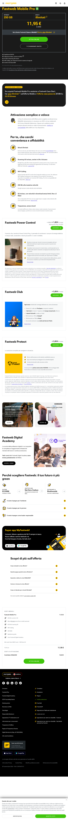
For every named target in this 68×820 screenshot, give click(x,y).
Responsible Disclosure (8, 714)
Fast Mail (39, 703)
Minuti (37, 15)
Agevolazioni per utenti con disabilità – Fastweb (49, 717)
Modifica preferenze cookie (32, 762)
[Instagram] (7, 683)
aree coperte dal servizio (17, 65)
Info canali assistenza (7, 736)
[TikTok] (20, 683)
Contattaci (39, 688)
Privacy (47, 277)
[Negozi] (56, 3)
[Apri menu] (3, 3)
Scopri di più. (34, 200)
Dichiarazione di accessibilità (50, 762)
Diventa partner (6, 703)
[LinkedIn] (12, 683)
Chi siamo (4, 688)
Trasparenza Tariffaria (8, 725)
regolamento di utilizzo (17, 384)
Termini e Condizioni (37, 277)
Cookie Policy (18, 762)
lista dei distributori (51, 268)
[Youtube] (16, 683)
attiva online (34, 39)
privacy (28, 382)
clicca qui (41, 154)
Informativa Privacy (7, 762)
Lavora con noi (41, 714)
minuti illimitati (49, 150)
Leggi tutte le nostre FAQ (30, 595)
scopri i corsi (9, 463)
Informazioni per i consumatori (10, 721)
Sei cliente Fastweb (32, 32)
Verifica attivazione (42, 699)
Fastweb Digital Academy (8, 695)
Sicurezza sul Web (6, 706)
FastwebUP (40, 706)
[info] (46, 16)
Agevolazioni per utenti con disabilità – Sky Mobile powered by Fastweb (49, 722)
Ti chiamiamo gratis (34, 46)
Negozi (39, 695)
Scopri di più (30, 262)
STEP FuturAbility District (8, 699)
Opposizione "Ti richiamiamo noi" (10, 717)
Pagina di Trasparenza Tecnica (10, 728)
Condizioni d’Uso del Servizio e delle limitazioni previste (22, 70)
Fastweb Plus (5, 692)
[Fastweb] (11, 3)
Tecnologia (5, 710)
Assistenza (40, 692)
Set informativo (28, 384)
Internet (6, 15)
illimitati (13, 621)
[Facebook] (3, 683)
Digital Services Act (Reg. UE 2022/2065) (12, 732)
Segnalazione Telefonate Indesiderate (46, 710)
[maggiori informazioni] (23, 56)
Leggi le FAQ (31, 166)
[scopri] (7, 102)
